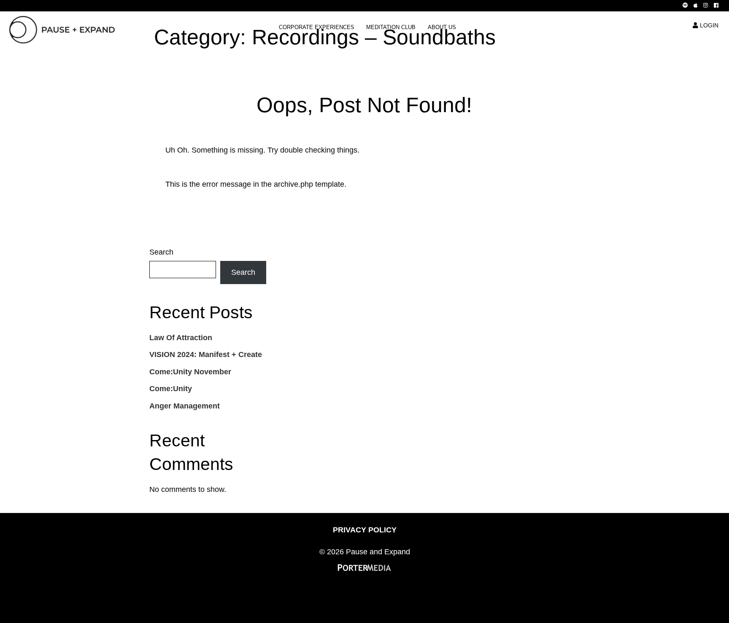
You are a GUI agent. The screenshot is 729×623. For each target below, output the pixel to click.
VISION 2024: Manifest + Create (205, 354)
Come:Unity (170, 388)
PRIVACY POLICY (365, 530)
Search (161, 252)
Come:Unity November (190, 372)
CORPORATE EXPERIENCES (316, 27)
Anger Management (184, 406)
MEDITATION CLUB (391, 27)
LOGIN (708, 25)
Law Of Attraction (180, 337)
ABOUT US (442, 27)
